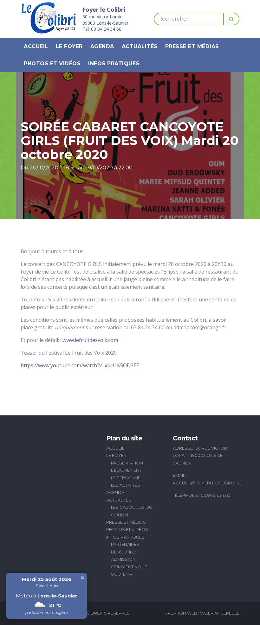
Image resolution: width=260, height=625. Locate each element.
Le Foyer (69, 46)
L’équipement (126, 470)
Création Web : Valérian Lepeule (202, 613)
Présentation (127, 462)
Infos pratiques (114, 63)
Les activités (125, 485)
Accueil (36, 46)
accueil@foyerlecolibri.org (208, 482)
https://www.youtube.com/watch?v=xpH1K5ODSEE (80, 365)
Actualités (140, 46)
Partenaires (125, 544)
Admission (123, 559)
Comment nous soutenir (129, 570)
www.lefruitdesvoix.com (90, 340)
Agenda (102, 46)
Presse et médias (192, 46)
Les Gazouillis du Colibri (131, 511)
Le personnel (127, 477)
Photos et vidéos (52, 63)
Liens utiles (124, 551)
